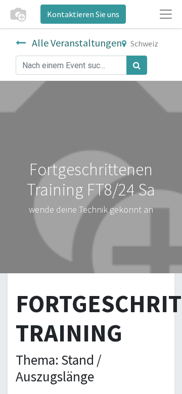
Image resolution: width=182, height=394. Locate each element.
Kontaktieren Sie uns (83, 14)
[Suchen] (136, 65)
